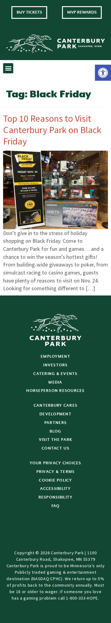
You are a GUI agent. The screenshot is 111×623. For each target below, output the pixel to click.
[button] (103, 73)
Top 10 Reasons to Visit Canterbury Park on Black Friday (52, 129)
